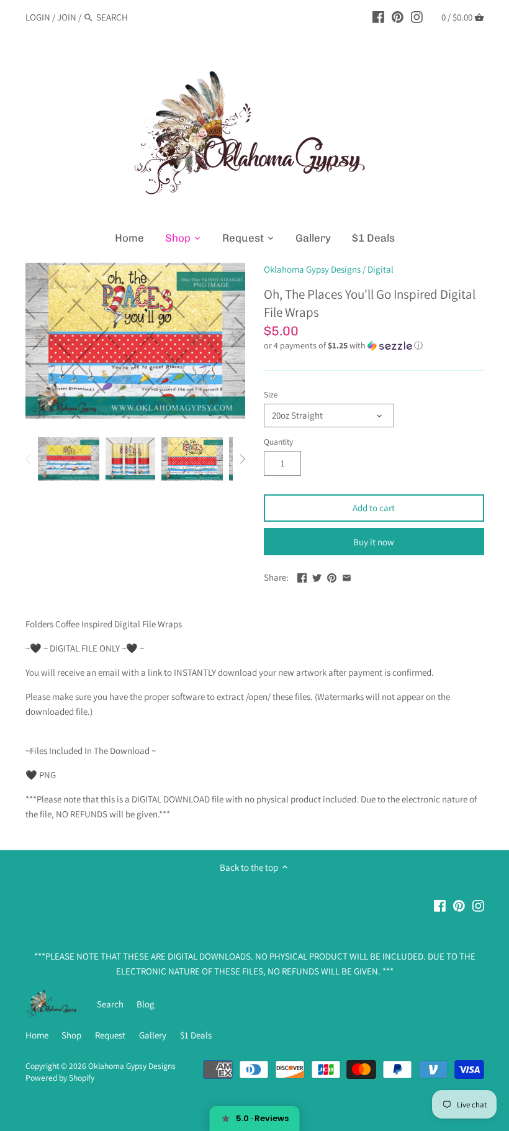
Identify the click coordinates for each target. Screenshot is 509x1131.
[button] (374, 346)
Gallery (152, 1035)
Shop (71, 1035)
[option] (68, 459)
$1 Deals (196, 1035)
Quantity (278, 442)
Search (110, 1004)
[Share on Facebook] (302, 576)
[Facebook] (378, 17)
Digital (380, 269)
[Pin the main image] (331, 576)
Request (110, 1035)
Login (37, 17)
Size (271, 394)
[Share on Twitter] (317, 576)
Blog (146, 1004)
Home (36, 1035)
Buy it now (373, 542)
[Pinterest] (397, 17)
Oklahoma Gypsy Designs (312, 269)
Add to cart (374, 508)
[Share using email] (346, 576)
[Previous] (28, 459)
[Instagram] (417, 17)
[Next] (242, 459)
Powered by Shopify (59, 1077)
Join (66, 17)
